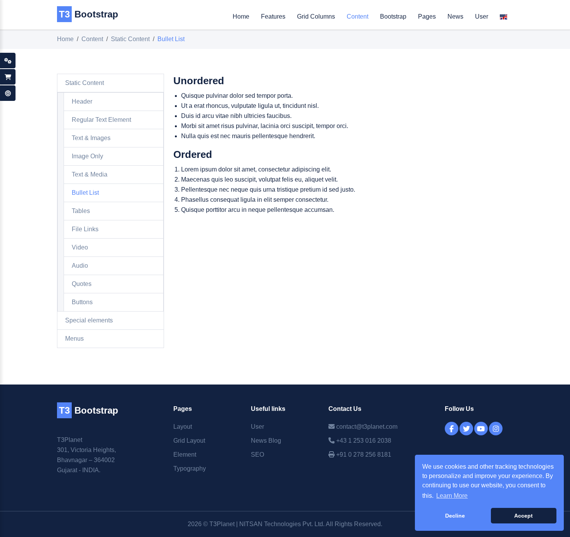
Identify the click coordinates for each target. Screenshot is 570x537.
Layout (182, 426)
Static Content (130, 39)
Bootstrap (88, 14)
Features (273, 16)
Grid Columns (316, 16)
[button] (503, 18)
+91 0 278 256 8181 (363, 454)
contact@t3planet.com (366, 426)
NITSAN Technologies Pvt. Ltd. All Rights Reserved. (310, 524)
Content (357, 16)
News (455, 16)
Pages (427, 16)
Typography (189, 468)
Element (184, 454)
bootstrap (88, 410)
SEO (257, 454)
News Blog (266, 440)
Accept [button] (523, 516)
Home (241, 16)
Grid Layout (189, 440)
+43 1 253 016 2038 (363, 440)
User (481, 16)
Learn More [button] (452, 495)
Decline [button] (455, 516)
